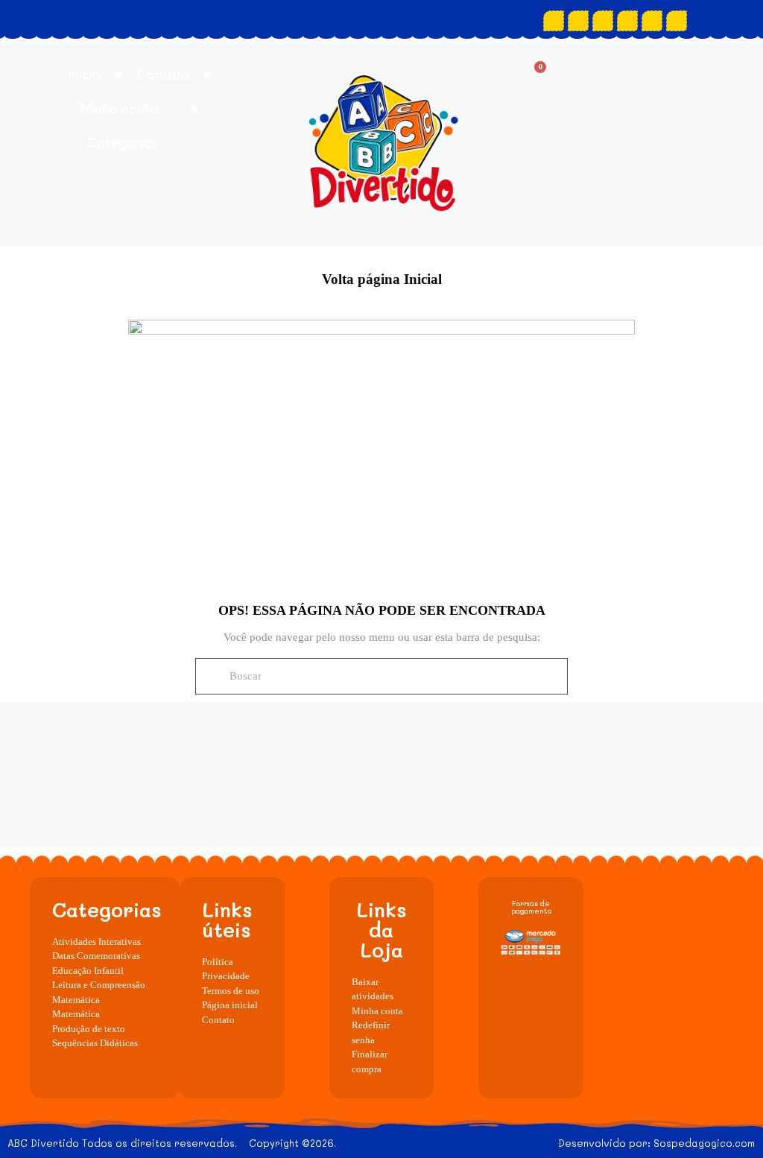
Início (85, 73)
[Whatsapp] (627, 20)
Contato (163, 73)
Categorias (122, 142)
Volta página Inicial (382, 279)
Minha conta (119, 107)
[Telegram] (676, 20)
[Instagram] (578, 20)
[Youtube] (602, 20)
